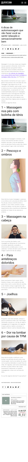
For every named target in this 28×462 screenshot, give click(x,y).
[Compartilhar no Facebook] (3, 49)
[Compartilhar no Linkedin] (13, 49)
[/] (22, 2)
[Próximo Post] (22, 413)
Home (2, 53)
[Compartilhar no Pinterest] (10, 49)
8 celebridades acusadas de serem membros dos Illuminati (17, 402)
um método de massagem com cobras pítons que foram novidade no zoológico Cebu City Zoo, (14, 75)
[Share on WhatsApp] (8, 49)
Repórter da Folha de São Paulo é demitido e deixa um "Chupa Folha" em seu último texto (10, 414)
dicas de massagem (16, 382)
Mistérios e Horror (16, 397)
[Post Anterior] (6, 400)
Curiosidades (15, 45)
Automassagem (6, 382)
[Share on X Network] (5, 49)
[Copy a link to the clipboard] (18, 49)
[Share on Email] (15, 49)
